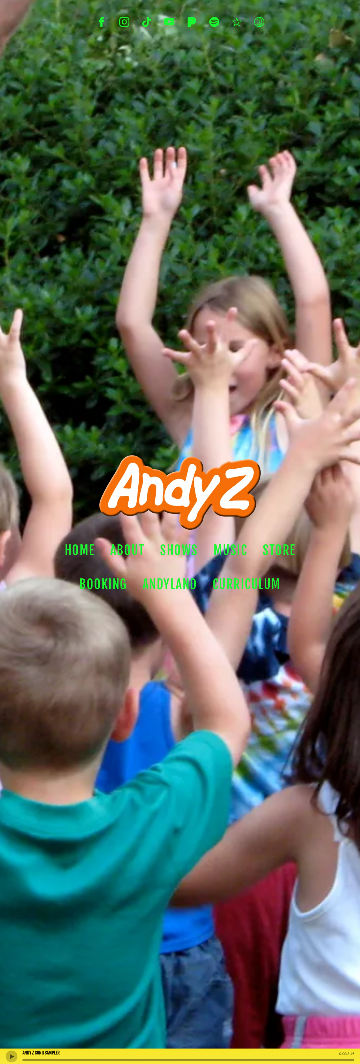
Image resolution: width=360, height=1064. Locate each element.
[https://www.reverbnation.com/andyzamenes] (237, 22)
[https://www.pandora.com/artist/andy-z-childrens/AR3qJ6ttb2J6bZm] (192, 22)
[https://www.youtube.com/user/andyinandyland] (169, 22)
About (127, 550)
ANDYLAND (170, 584)
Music (230, 550)
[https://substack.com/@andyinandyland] (259, 22)
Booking (103, 584)
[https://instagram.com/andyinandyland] (124, 22)
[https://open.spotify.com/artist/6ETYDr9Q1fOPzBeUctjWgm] (214, 22)
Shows (179, 550)
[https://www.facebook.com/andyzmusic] (102, 22)
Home (80, 550)
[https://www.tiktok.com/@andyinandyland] (147, 22)
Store (279, 550)
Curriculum (247, 584)
